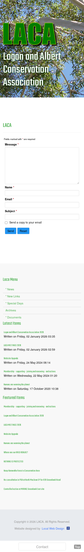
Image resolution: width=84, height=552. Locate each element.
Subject (11, 211)
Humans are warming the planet (17, 385)
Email (9, 199)
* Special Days (14, 303)
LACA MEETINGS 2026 (12, 345)
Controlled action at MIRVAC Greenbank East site (24, 489)
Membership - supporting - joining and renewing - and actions (30, 372)
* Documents (13, 317)
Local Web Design (53, 528)
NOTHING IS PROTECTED (13, 462)
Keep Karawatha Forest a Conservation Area (22, 471)
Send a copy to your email (25, 222)
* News (9, 289)
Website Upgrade (11, 359)
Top (77, 547)
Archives (10, 310)
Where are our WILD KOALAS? (16, 453)
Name (9, 187)
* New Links (12, 296)
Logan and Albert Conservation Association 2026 (24, 332)
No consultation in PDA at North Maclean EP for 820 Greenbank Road (32, 480)
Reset (23, 231)
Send (10, 231)
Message (12, 144)
